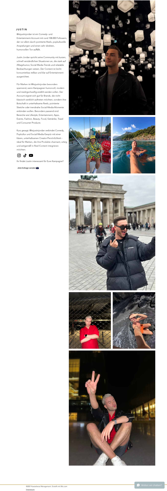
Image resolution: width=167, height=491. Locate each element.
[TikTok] (25, 155)
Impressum (30, 489)
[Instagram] (19, 155)
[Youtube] (31, 155)
